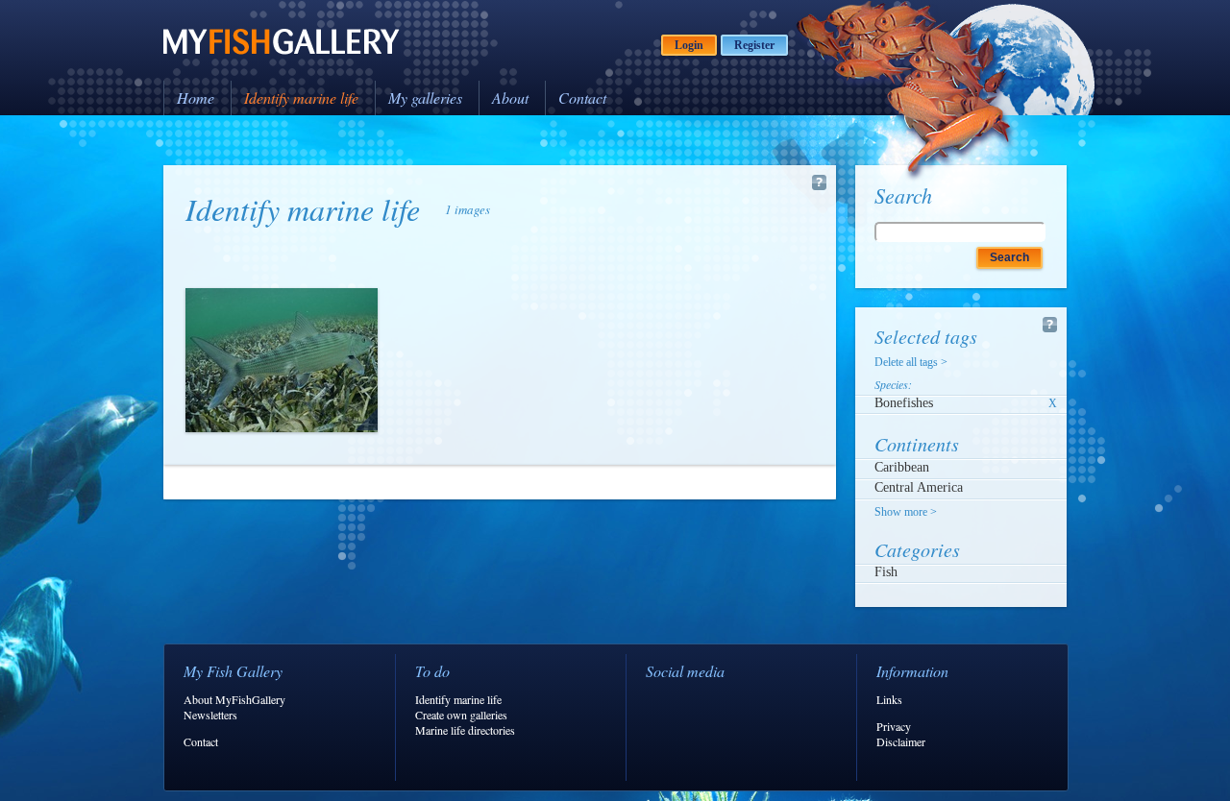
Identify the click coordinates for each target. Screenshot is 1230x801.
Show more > (905, 512)
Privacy (893, 726)
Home (195, 97)
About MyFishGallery (234, 699)
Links (889, 699)
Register (754, 45)
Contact (582, 97)
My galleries (425, 97)
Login (689, 45)
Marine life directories (465, 730)
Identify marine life (301, 97)
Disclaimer (900, 741)
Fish (886, 572)
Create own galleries (461, 714)
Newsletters (210, 714)
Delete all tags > (910, 362)
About (510, 97)
